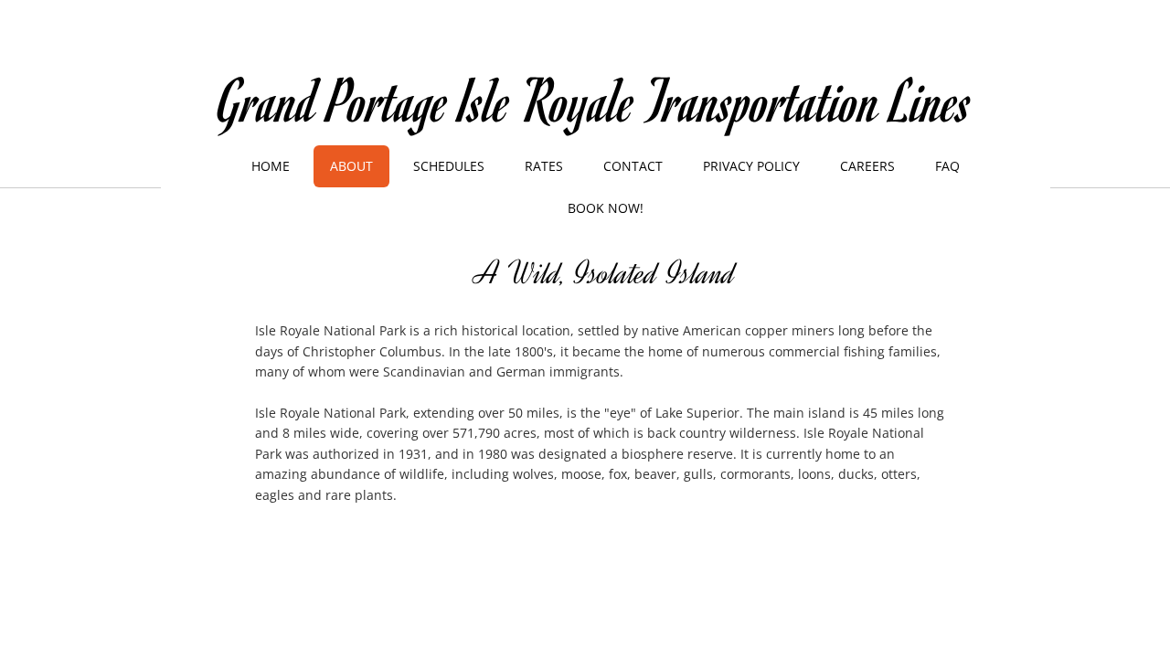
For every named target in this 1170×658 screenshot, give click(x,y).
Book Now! (606, 208)
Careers (867, 166)
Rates (544, 166)
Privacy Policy (751, 166)
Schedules (448, 166)
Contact (633, 166)
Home (270, 166)
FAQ (947, 166)
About (351, 166)
